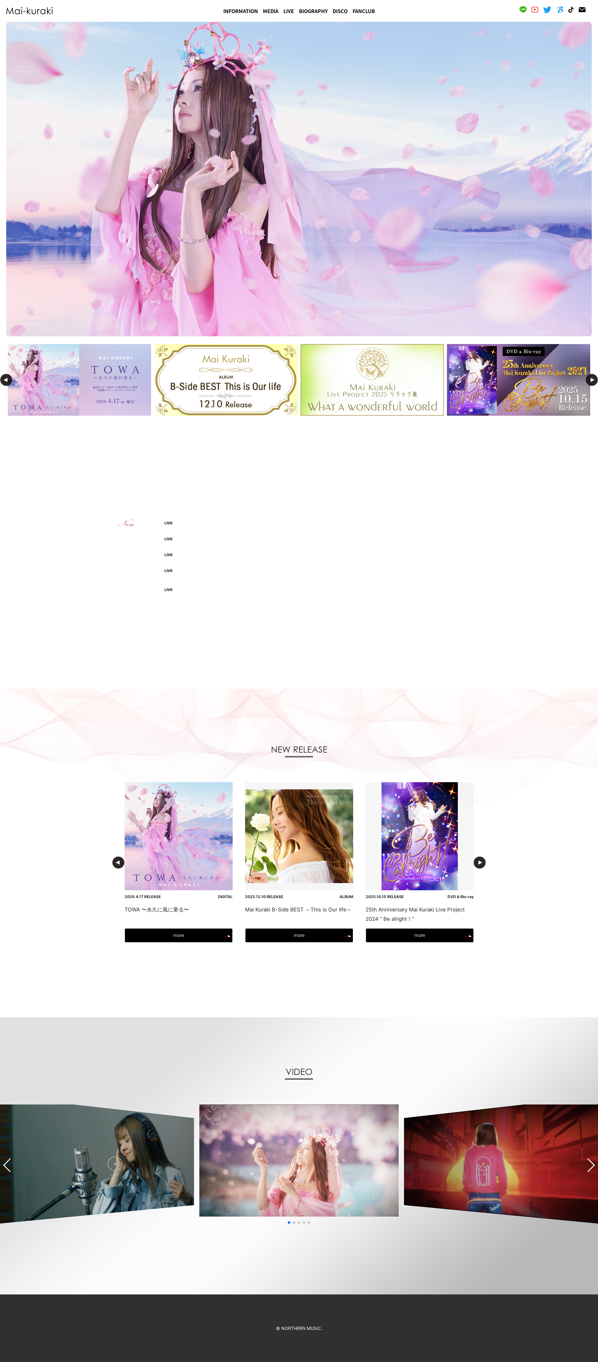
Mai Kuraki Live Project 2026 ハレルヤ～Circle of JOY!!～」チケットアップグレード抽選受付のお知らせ (359, 571)
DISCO (340, 11)
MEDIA (270, 11)
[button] (289, 1222)
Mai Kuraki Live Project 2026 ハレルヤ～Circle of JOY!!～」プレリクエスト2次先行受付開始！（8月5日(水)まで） (365, 590)
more (299, 627)
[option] (299, 179)
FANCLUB (364, 11)
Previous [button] (6, 380)
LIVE (288, 11)
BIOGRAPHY (313, 11)
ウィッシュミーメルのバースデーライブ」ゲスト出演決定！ (315, 539)
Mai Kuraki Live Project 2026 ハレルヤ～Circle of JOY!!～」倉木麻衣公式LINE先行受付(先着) (348, 523)
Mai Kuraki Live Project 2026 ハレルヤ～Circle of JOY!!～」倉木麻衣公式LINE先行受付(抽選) (348, 555)
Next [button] (592, 380)
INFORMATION (240, 11)
